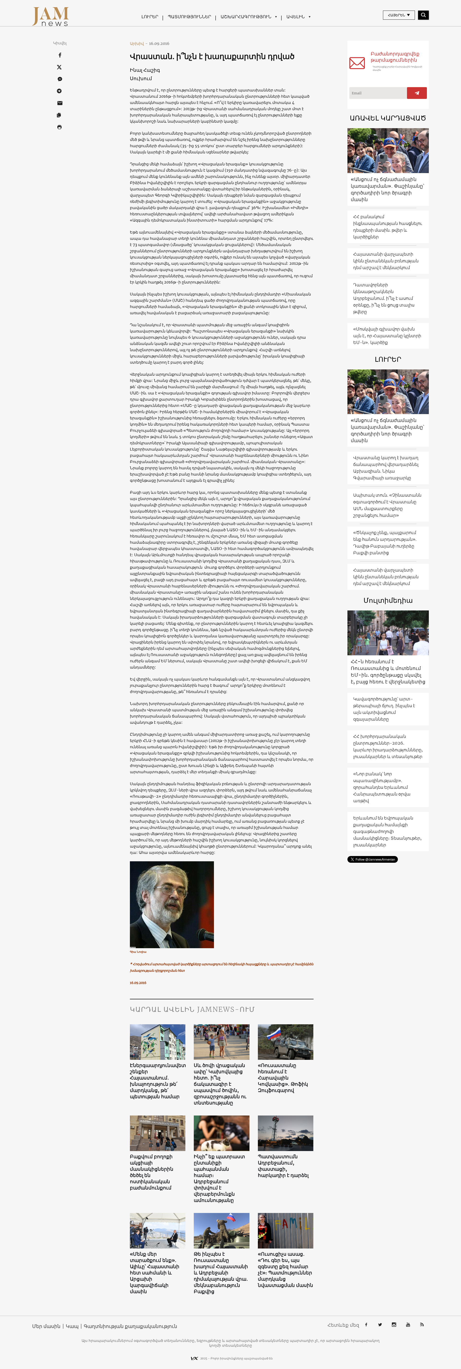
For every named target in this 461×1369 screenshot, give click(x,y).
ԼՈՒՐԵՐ (149, 16)
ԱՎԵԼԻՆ (295, 16)
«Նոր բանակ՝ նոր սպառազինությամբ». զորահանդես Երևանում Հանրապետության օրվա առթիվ (382, 787)
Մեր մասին (46, 1326)
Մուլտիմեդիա (388, 600)
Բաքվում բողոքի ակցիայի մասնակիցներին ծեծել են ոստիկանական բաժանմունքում (151, 1172)
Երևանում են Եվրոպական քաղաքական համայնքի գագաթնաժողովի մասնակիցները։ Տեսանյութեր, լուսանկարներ (387, 831)
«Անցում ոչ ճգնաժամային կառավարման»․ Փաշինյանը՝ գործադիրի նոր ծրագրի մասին (387, 189)
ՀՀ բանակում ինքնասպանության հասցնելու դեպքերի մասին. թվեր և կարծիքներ (387, 227)
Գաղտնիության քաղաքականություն (130, 1326)
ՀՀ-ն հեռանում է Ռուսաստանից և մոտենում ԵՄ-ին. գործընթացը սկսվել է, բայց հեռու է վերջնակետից (388, 671)
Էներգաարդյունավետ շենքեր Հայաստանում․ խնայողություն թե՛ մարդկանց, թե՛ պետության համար (158, 1080)
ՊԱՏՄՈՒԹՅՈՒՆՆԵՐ (189, 16)
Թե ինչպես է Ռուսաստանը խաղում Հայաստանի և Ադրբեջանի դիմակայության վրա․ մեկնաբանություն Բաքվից (221, 1272)
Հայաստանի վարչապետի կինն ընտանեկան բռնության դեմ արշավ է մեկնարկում (386, 260)
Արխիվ (139, 43)
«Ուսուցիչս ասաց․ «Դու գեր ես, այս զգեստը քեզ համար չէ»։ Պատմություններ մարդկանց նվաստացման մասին (285, 1269)
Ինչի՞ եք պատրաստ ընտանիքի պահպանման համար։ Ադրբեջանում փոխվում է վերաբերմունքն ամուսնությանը (219, 1178)
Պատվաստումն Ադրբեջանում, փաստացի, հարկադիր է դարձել (283, 1165)
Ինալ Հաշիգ (145, 70)
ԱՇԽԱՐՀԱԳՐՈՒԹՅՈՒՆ (246, 16)
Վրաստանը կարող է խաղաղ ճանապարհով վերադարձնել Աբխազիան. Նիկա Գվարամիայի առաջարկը (386, 468)
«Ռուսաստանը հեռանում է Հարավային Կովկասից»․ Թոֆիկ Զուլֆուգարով (283, 1077)
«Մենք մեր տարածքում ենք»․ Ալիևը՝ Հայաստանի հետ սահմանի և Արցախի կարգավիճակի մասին (154, 1272)
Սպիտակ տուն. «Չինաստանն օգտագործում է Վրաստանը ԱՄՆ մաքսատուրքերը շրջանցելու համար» (387, 505)
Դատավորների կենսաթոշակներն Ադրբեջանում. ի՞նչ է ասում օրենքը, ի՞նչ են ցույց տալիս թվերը (383, 298)
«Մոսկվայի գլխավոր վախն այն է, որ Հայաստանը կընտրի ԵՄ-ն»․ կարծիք (387, 335)
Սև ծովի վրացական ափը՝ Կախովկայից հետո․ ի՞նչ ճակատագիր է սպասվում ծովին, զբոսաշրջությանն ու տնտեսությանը (220, 1084)
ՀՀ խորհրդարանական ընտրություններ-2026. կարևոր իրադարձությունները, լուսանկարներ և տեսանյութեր (388, 746)
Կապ (72, 1326)
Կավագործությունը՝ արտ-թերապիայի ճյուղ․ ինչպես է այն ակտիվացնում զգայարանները (384, 709)
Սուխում (141, 78)
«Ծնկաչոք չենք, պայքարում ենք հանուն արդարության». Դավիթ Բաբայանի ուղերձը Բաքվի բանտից (385, 542)
